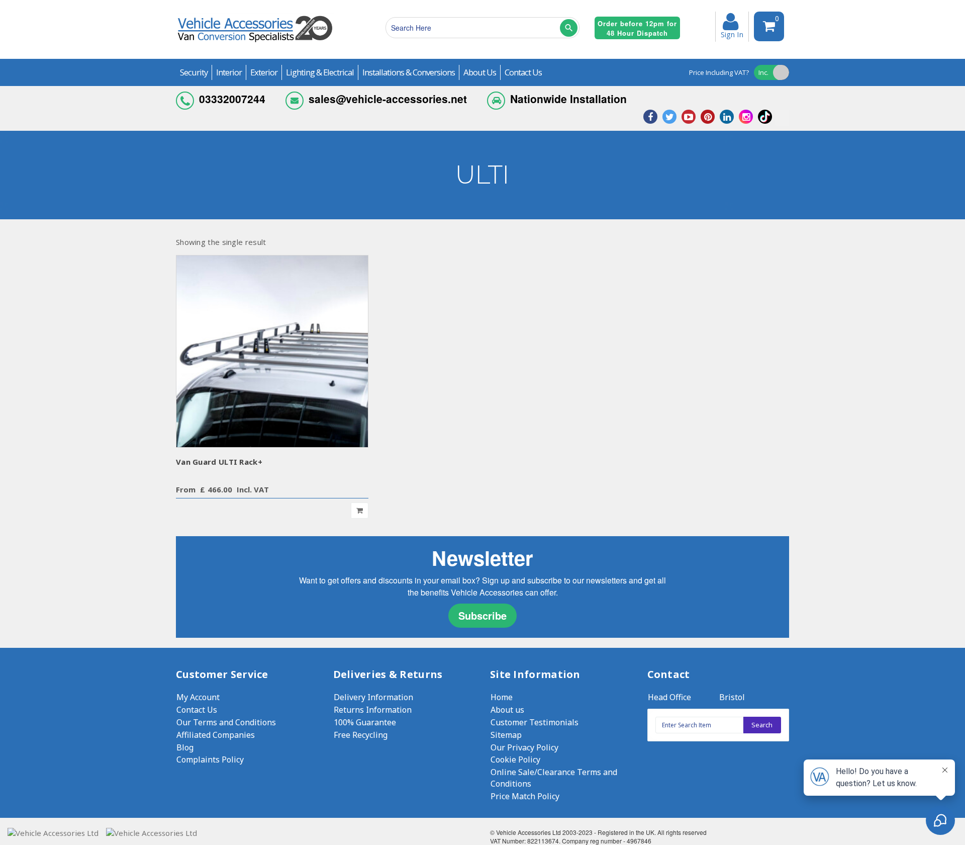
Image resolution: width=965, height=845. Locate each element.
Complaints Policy (210, 759)
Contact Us (196, 709)
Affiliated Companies (215, 734)
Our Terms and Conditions (226, 722)
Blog (185, 747)
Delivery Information (373, 697)
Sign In (732, 34)
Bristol (732, 697)
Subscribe (482, 615)
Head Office (669, 697)
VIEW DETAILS (272, 351)
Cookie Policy (515, 759)
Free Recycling (361, 734)
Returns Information (373, 709)
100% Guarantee (365, 722)
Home (502, 697)
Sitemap (506, 734)
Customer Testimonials (534, 722)
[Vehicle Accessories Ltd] (255, 43)
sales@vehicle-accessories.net (388, 98)
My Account (198, 697)
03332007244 (232, 98)
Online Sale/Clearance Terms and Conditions (554, 778)
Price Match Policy (525, 796)
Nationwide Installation (568, 98)
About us (507, 709)
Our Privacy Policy (524, 747)
